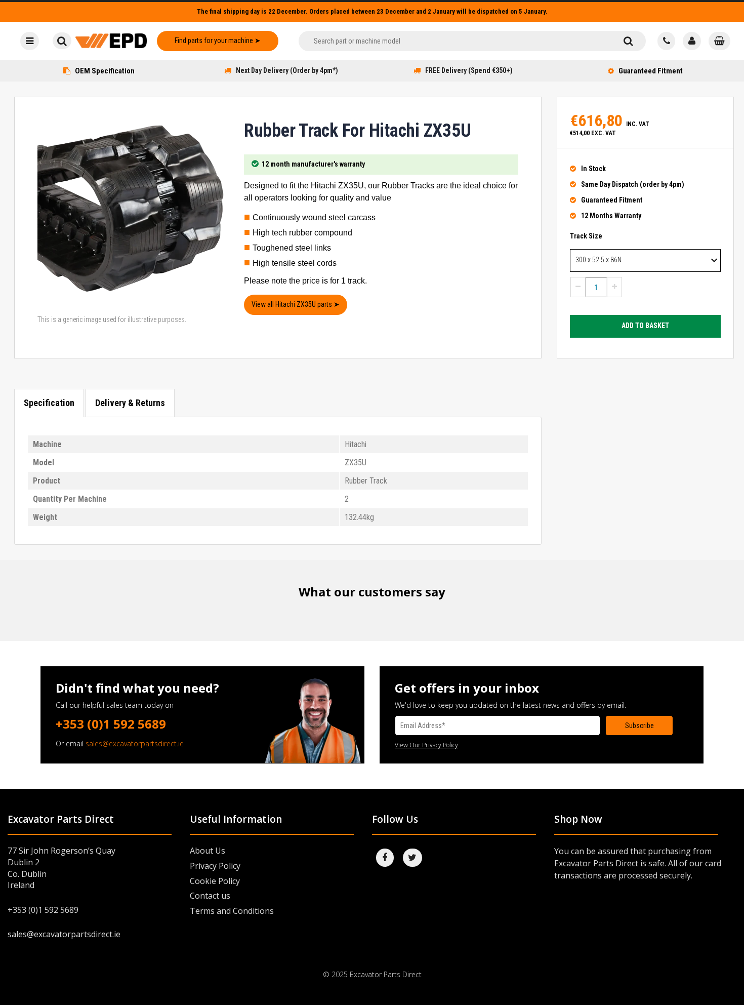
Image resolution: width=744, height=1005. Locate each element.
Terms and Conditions (232, 910)
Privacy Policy (215, 865)
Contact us (210, 895)
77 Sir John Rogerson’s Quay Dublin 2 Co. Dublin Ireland (61, 868)
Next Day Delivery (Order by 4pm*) (287, 70)
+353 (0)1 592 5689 (111, 723)
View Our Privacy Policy (426, 745)
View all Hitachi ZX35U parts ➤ (296, 304)
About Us (207, 850)
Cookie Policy (215, 881)
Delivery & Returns (130, 402)
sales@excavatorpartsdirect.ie (135, 743)
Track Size (586, 236)
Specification (49, 402)
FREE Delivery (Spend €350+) (469, 70)
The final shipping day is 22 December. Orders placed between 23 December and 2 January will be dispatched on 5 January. (372, 11)
